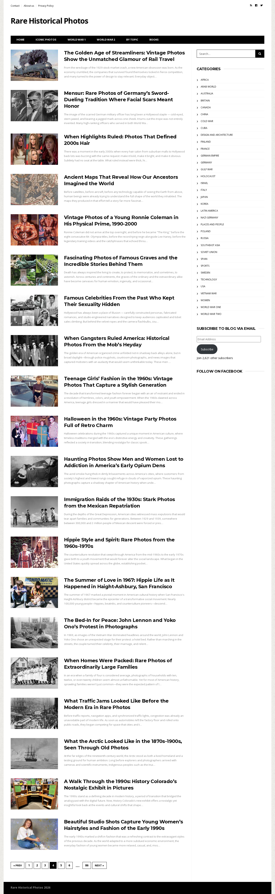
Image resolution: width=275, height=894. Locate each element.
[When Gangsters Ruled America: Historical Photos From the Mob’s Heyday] (34, 350)
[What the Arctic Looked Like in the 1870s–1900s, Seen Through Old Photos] (34, 753)
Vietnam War (209, 293)
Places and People (212, 224)
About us (29, 5)
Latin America (209, 210)
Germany (206, 162)
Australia (207, 93)
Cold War (207, 121)
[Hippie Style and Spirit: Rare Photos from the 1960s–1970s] (34, 552)
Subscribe (207, 349)
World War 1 (77, 39)
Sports (205, 265)
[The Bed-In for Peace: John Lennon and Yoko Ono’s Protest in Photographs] (34, 632)
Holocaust (208, 176)
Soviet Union (209, 252)
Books (154, 39)
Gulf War (207, 169)
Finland (206, 141)
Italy (204, 190)
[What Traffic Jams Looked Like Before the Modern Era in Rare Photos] (34, 713)
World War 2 (106, 39)
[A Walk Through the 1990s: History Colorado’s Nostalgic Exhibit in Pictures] (34, 793)
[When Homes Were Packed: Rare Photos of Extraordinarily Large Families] (34, 673)
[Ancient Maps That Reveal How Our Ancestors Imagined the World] (34, 189)
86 (86, 865)
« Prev (17, 865)
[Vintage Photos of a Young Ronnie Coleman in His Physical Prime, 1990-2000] (34, 229)
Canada (206, 107)
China (204, 114)
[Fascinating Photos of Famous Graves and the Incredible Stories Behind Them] (34, 270)
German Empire (210, 155)
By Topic (132, 39)
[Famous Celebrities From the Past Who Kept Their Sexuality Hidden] (34, 310)
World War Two (211, 314)
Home (20, 39)
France (205, 148)
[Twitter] (261, 5)
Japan (204, 197)
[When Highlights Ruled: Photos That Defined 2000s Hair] (34, 149)
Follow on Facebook (219, 371)
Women (205, 300)
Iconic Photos (46, 39)
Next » (99, 865)
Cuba (204, 128)
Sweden (205, 272)
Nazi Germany (209, 217)
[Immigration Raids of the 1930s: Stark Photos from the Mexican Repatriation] (34, 511)
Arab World (208, 86)
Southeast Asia (210, 245)
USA (203, 286)
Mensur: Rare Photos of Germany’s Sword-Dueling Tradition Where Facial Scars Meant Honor (118, 99)
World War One (211, 307)
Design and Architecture (217, 135)
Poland (206, 231)
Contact (15, 5)
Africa (205, 79)
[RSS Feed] (251, 5)
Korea (204, 204)
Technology (209, 279)
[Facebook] (256, 5)
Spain (204, 259)
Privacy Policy (46, 5)
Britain (205, 100)
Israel (204, 183)
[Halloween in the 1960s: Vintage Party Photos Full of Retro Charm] (34, 431)
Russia (205, 238)
